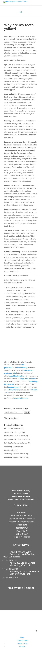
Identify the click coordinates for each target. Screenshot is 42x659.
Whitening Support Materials (15, 457)
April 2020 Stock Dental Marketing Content (22, 564)
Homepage (21, 513)
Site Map (21, 646)
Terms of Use (22, 640)
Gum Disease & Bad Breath (14, 436)
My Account (21, 531)
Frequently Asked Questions (22, 522)
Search (27, 412)
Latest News (21, 525)
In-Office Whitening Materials (15, 443)
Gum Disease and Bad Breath (15, 439)
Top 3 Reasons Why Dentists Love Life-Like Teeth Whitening (18, 554)
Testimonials (22, 528)
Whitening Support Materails (15, 454)
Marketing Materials (12, 446)
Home (22, 637)
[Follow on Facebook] (14, 597)
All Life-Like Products (12, 428)
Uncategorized (10, 450)
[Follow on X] (21, 597)
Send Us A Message (22, 537)
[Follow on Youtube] (28, 597)
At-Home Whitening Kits (13, 432)
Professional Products (21, 516)
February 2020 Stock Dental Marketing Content (24, 572)
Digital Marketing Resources (22, 519)
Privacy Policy (22, 643)
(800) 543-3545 (24, 496)
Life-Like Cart (22, 534)
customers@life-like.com (24, 499)
